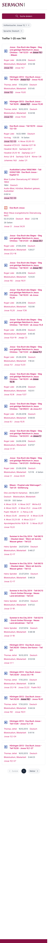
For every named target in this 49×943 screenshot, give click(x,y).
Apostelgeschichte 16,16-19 (16, 523)
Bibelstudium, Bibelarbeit (15, 64)
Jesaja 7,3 (22, 337)
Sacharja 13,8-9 (23, 156)
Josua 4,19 (37, 508)
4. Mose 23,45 (10, 515)
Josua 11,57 (21, 394)
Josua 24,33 (19, 226)
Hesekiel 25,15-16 (12, 153)
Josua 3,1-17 (9, 554)
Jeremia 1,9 (24, 515)
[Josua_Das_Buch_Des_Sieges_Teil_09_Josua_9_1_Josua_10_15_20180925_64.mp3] (6, 406)
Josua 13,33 (20, 365)
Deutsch (31, 60)
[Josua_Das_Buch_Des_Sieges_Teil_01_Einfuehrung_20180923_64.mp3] (6, 460)
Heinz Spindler (10, 546)
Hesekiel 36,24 (10, 149)
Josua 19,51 (20, 280)
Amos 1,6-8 (9, 156)
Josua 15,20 (9, 310)
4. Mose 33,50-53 (26, 141)
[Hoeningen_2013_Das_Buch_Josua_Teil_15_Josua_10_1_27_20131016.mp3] (6, 747)
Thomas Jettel (10, 84)
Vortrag (7, 137)
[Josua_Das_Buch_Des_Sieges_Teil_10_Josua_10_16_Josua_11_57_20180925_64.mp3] (6, 378)
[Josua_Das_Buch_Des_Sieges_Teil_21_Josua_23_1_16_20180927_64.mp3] (6, 238)
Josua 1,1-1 (8, 663)
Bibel (27, 219)
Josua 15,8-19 (10, 337)
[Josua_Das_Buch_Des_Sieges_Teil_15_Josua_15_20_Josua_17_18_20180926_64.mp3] (6, 294)
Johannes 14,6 (10, 160)
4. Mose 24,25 (10, 508)
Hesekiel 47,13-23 (12, 145)
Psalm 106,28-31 (11, 512)
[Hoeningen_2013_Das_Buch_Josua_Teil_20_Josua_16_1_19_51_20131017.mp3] (6, 698)
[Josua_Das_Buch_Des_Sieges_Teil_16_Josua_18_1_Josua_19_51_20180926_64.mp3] (6, 265)
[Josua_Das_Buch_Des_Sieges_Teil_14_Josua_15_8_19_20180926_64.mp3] (6, 322)
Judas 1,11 (23, 160)
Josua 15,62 (20, 92)
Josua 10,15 (19, 421)
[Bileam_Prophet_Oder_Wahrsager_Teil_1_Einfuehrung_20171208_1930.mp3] (6, 486)
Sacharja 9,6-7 (25, 149)
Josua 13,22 (9, 527)
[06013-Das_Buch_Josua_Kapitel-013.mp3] (6, 172)
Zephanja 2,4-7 (28, 153)
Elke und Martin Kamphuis (15, 493)
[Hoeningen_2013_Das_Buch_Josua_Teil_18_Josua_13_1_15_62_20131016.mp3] (6, 103)
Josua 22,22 (23, 687)
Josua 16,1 (8, 712)
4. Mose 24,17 (24, 504)
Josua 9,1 (8, 421)
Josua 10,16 (9, 394)
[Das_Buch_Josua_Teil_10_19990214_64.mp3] (6, 127)
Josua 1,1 (8, 226)
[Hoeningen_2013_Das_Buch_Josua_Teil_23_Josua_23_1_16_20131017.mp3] (6, 673)
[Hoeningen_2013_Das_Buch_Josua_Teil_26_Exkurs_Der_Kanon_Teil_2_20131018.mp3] (6, 647)
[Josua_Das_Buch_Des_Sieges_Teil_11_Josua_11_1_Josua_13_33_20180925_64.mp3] (6, 349)
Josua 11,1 (8, 365)
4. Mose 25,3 (24, 508)
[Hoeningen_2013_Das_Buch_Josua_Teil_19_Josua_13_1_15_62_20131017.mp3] (6, 78)
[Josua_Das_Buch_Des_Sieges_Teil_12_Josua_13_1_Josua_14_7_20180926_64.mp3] (6, 51)
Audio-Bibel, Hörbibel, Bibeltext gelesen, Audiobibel (22, 189)
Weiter (32, 771)
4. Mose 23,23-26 (12, 519)
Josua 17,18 (22, 310)
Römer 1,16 (36, 156)
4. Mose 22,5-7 (28, 519)
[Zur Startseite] (13, 4)
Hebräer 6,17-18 (29, 145)
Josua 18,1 (8, 280)
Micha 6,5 (36, 504)
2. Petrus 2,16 (27, 512)
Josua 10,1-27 (10, 761)
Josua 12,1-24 (10, 736)
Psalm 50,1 (36, 687)
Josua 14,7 (19, 68)
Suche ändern (26, 16)
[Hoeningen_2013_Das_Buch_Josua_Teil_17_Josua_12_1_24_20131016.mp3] (6, 722)
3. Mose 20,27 (36, 523)
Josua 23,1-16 (10, 253)
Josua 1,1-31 (9, 449)
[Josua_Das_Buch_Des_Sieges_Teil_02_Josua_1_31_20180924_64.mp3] (6, 433)
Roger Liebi (9, 60)
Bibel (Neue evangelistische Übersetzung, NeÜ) (22, 214)
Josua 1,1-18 (9, 608)
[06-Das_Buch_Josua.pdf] (6, 208)
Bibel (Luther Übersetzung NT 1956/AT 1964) (21, 180)
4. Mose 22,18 (10, 504)
